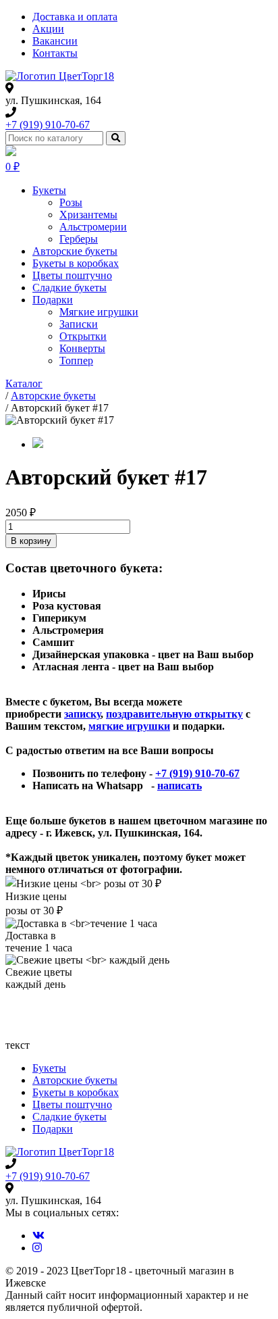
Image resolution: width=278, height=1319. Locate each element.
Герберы (78, 239)
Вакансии (55, 41)
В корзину (31, 541)
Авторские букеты (74, 251)
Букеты (49, 190)
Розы (70, 202)
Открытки (83, 336)
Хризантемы (88, 214)
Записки (78, 324)
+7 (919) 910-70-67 (47, 124)
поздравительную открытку (174, 714)
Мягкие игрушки (98, 312)
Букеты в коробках (75, 263)
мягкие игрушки (129, 726)
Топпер (76, 360)
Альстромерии (93, 226)
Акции (48, 28)
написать (179, 785)
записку (82, 714)
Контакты (55, 53)
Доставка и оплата (74, 16)
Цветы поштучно (72, 275)
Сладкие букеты (69, 287)
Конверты (82, 348)
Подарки (52, 299)
